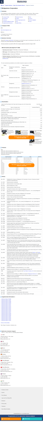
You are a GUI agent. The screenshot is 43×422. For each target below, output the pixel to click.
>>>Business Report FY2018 (6, 313)
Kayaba (38, 252)
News (30, 17)
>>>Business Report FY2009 (6, 302)
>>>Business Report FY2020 (6, 315)
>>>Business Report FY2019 (6, 314)
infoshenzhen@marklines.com (7, 371)
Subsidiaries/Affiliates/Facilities (8, 21)
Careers (3, 392)
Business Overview (19, 17)
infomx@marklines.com (6, 352)
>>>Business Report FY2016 (6, 310)
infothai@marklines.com (6, 378)
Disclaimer (3, 400)
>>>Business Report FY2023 (6, 319)
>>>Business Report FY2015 (6, 309)
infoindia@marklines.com (6, 385)
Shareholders (5, 18)
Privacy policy (4, 403)
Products (30, 18)
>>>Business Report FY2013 (6, 307)
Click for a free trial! (21, 137)
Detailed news (5, 58)
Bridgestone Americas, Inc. (26, 83)
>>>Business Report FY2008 (6, 301)
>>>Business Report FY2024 (6, 320)
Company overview (5, 389)
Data (17, 21)
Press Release (4, 395)
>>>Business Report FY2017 (6, 312)
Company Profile (6, 17)
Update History (18, 22)
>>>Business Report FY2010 (6, 303)
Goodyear (6, 40)
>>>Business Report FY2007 (6, 300)
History (30, 21)
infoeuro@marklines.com (6, 358)
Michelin (11, 40)
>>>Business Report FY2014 (6, 308)
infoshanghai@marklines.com (7, 364)
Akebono (34, 252)
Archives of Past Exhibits (5, 322)
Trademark (3, 406)
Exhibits (17, 18)
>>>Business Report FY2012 (6, 306)
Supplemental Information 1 (8, 22)
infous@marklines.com (6, 345)
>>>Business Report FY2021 (6, 316)
